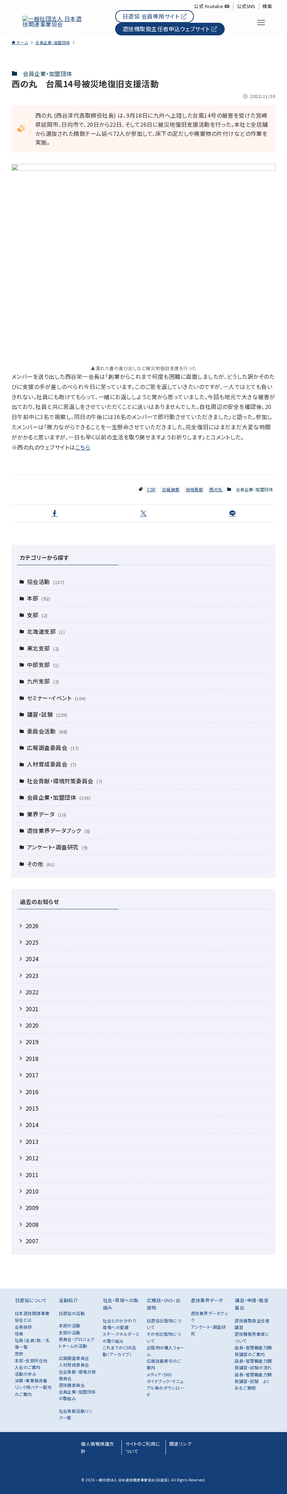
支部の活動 (69, 1332)
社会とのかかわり (119, 1320)
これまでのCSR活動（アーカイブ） (119, 1350)
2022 (32, 992)
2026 (32, 926)
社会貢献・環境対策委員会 (65, 781)
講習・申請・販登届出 (251, 1304)
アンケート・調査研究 (57, 847)
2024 (32, 958)
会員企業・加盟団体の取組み (77, 1395)
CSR (151, 489)
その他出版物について (164, 1337)
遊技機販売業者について (252, 1337)
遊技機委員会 (72, 1385)
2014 (32, 1124)
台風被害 (171, 489)
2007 (32, 1241)
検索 (267, 6)
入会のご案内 (28, 1367)
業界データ (46, 814)
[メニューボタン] (261, 22)
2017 (32, 1075)
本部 (38, 598)
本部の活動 (69, 1325)
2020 (32, 1025)
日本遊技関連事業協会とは (32, 1316)
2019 (32, 1041)
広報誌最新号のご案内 (164, 1364)
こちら (82, 447)
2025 (32, 942)
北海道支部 (46, 631)
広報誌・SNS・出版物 (163, 1304)
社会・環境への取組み (121, 1304)
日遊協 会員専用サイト (151, 16)
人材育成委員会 (51, 764)
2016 (32, 1092)
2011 (32, 1174)
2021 (32, 1009)
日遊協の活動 (72, 1313)
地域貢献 (194, 489)
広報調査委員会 (53, 747)
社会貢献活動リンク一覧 (76, 1414)
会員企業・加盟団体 (47, 73)
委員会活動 (47, 731)
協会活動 (45, 581)
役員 (19, 1333)
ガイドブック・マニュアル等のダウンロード (165, 1387)
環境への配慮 (116, 1327)
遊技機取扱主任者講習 (252, 1324)
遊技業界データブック (58, 830)
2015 (32, 1108)
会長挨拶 (23, 1327)
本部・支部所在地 (31, 1360)
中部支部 (43, 664)
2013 (32, 1141)
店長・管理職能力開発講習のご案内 (253, 1350)
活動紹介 (68, 1300)
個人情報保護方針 (97, 1447)
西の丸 (215, 489)
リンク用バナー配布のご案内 (33, 1390)
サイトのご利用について (142, 1447)
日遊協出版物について (164, 1324)
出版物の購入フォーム (165, 1350)
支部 (37, 615)
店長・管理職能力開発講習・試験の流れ (253, 1364)
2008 (32, 1224)
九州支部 (43, 681)
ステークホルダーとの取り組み (121, 1337)
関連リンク (180, 1443)
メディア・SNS (159, 1374)
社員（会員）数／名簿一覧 (32, 1343)
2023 (32, 975)
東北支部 (43, 648)
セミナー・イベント (56, 698)
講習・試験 (47, 714)
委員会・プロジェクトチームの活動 (76, 1342)
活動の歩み (25, 1374)
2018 (32, 1058)
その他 (41, 864)
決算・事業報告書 (31, 1380)
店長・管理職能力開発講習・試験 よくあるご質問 (253, 1381)
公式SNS (246, 6)
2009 (32, 1207)
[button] (55, 513)
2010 (32, 1191)
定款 (19, 1353)
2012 (32, 1158)
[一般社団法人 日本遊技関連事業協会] (53, 22)
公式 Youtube (209, 6)
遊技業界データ (207, 1300)
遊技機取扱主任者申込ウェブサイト (166, 29)
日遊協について (31, 1300)
